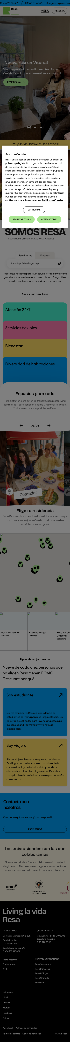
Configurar (34, 209)
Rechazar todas (22, 219)
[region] (35, 187)
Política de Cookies (52, 200)
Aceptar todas (49, 219)
